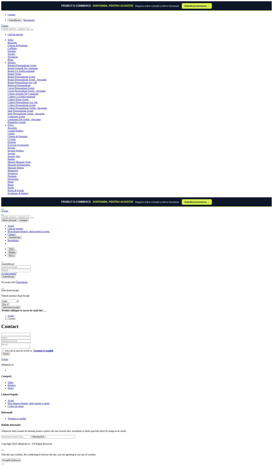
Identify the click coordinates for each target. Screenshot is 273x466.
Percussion (13, 179)
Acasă (11, 225)
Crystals (12, 139)
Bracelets (12, 42)
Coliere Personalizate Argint (22, 105)
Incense (11, 147)
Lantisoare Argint (16, 116)
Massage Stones (16, 167)
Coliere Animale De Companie (23, 94)
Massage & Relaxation (19, 165)
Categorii (23, 220)
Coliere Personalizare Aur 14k (23, 102)
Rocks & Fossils (16, 190)
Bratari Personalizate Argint (21, 76)
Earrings (12, 51)
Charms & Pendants (17, 45)
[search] (32, 29)
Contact (11, 14)
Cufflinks (12, 48)
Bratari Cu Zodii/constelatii (21, 71)
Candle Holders (15, 130)
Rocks (11, 187)
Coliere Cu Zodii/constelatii (21, 96)
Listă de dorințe (15, 228)
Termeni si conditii (17, 418)
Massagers (13, 170)
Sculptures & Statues (18, 193)
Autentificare (14, 20)
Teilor (10, 40)
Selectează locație (11, 307)
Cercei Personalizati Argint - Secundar (27, 91)
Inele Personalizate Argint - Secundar (26, 113)
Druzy (11, 125)
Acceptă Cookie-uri (11, 460)
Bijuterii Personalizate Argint (22, 65)
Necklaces (13, 57)
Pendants (12, 176)
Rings (10, 59)
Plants (11, 182)
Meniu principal (9, 220)
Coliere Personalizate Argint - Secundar (27, 108)
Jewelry (11, 54)
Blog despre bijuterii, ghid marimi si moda (28, 231)
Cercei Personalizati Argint (21, 88)
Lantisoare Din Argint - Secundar (24, 119)
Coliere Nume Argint (18, 99)
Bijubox (12, 62)
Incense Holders (16, 150)
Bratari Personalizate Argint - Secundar (27, 79)
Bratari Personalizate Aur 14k (22, 82)
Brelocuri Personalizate (19, 85)
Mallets (11, 159)
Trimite (6, 354)
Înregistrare (29, 20)
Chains (11, 133)
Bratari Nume (14, 74)
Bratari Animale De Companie (23, 68)
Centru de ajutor (16, 406)
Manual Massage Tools (19, 162)
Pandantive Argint (17, 122)
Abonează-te (38, 437)
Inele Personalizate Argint (20, 111)
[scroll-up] (2, 464)
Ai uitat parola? (9, 273)
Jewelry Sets (14, 156)
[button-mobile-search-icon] (2, 214)
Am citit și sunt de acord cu (29, 350)
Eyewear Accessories (18, 145)
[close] (2, 450)
